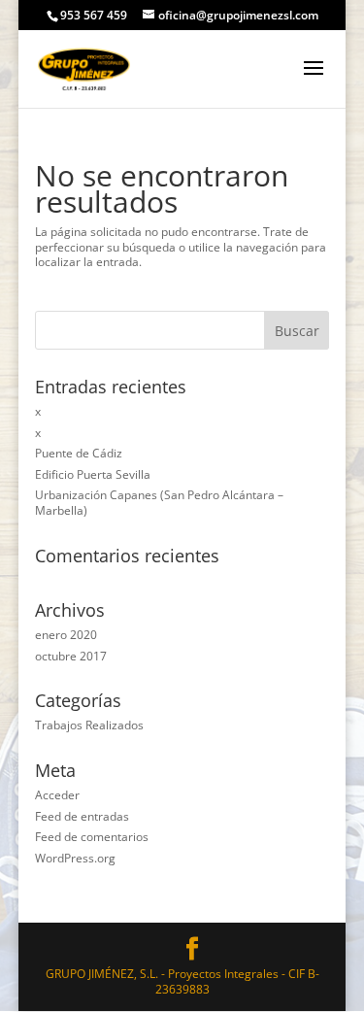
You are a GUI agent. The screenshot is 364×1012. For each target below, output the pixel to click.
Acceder (57, 795)
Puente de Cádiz (78, 453)
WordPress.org (75, 858)
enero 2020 (66, 634)
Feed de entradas (82, 816)
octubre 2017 (71, 656)
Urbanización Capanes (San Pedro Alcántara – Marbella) (159, 503)
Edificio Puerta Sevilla (92, 474)
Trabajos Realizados (89, 725)
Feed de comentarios (92, 836)
